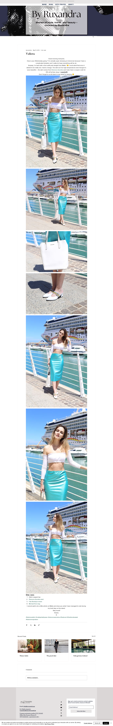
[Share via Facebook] (26, 625)
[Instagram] (61, 716)
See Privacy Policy (49, 724)
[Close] (111, 723)
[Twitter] (61, 705)
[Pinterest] (61, 710)
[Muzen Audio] (30, 646)
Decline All (97, 723)
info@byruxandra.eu (29, 706)
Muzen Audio (24, 656)
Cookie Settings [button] (88, 723)
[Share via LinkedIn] (35, 625)
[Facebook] (61, 702)
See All (93, 636)
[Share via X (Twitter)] (31, 625)
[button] (93, 36)
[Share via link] (39, 625)
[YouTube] (61, 707)
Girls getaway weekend (80, 656)
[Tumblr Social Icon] (61, 713)
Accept (106, 723)
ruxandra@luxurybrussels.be (28, 710)
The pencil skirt (51, 656)
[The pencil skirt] (56, 646)
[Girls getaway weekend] (83, 646)
